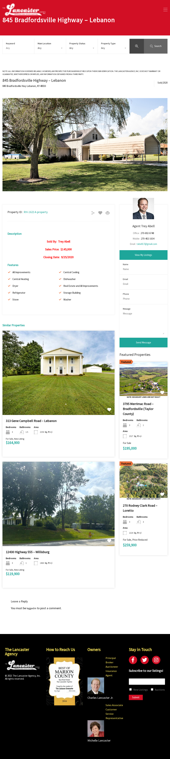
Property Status (77, 43)
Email (125, 279)
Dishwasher (69, 279)
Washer (67, 299)
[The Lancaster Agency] (24, 14)
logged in (31, 608)
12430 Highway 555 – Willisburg (27, 552)
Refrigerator (18, 292)
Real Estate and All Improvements (80, 285)
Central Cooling (71, 272)
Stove (15, 299)
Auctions (160, 689)
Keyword (10, 43)
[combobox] (50, 48)
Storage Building (72, 292)
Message (126, 309)
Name (125, 264)
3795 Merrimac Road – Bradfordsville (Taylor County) (138, 409)
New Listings (140, 689)
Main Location (44, 43)
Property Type (108, 43)
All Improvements (21, 272)
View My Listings (143, 254)
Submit (135, 697)
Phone (126, 294)
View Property (58, 397)
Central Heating (20, 279)
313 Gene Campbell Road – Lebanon (31, 421)
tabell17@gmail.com (147, 244)
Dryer (15, 285)
